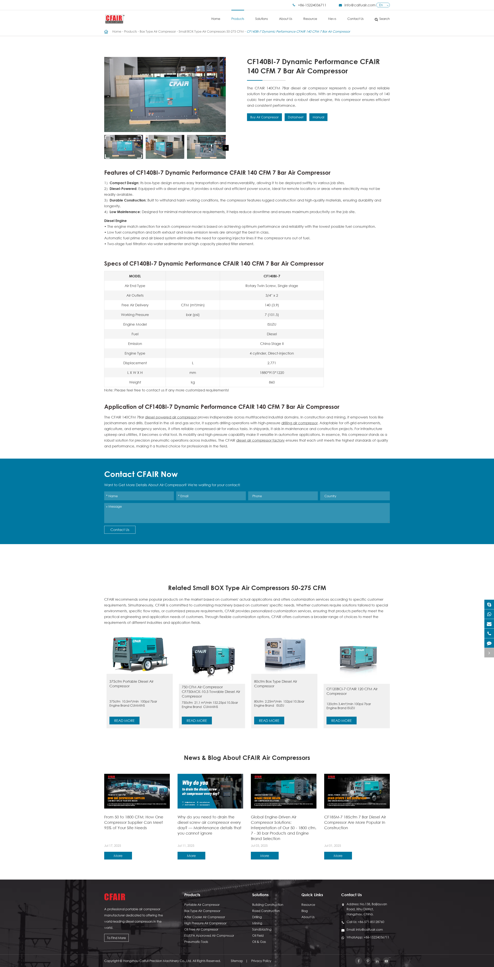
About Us (285, 19)
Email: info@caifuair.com (365, 929)
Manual (318, 117)
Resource (310, 19)
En (381, 5)
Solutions (261, 19)
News (332, 19)
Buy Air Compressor (264, 117)
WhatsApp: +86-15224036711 (368, 937)
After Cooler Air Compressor (204, 917)
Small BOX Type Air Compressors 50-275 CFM (211, 31)
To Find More (116, 938)
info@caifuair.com (360, 5)
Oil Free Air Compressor (201, 929)
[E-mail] (489, 623)
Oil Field (258, 935)
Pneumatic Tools (196, 942)
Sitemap (237, 961)
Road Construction (266, 911)
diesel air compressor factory (260, 440)
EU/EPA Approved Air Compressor (209, 935)
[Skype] (489, 604)
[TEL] (489, 633)
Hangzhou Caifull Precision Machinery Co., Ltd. (157, 961)
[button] (226, 148)
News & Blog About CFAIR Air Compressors (247, 757)
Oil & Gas (259, 942)
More (118, 856)
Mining (257, 923)
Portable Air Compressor (202, 905)
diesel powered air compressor (171, 417)
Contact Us (355, 19)
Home (215, 19)
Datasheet (295, 117)
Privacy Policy (261, 961)
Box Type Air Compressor (158, 31)
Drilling (257, 917)
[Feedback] (489, 643)
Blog (304, 911)
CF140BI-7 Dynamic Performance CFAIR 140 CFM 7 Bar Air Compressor (298, 31)
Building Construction (267, 905)
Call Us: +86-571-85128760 (365, 922)
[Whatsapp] (489, 614)
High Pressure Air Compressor (205, 923)
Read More (124, 720)
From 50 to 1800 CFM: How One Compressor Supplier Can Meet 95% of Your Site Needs (133, 822)
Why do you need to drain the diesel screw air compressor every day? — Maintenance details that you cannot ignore (209, 825)
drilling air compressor (299, 423)
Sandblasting (262, 929)
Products (237, 19)
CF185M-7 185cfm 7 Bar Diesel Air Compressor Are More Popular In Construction (355, 822)
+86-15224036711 (312, 5)
